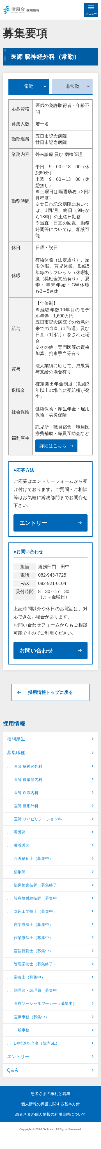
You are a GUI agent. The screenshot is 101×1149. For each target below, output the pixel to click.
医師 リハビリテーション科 (38, 819)
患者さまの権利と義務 (50, 1093)
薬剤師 (20, 872)
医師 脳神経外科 (28, 766)
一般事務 (21, 1030)
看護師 (20, 832)
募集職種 (16, 752)
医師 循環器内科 (28, 779)
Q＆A (12, 1070)
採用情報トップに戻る (50, 692)
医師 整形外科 (26, 806)
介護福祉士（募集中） (33, 858)
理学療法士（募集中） (33, 924)
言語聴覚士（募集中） (33, 951)
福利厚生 (16, 738)
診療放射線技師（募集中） (37, 898)
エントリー (33, 523)
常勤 (28, 86)
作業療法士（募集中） (33, 937)
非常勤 (72, 86)
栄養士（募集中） (29, 977)
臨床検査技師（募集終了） (37, 885)
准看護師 (21, 845)
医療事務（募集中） (31, 1017)
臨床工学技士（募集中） (35, 911)
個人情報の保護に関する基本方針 (50, 1104)
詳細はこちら (53, 445)
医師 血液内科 (26, 792)
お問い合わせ (36, 650)
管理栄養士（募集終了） (35, 964)
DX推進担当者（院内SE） (36, 1043)
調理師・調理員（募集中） (37, 990)
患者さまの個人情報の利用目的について (50, 1114)
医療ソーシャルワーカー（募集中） (45, 1003)
